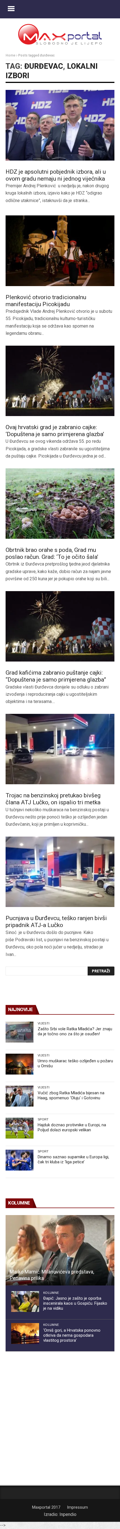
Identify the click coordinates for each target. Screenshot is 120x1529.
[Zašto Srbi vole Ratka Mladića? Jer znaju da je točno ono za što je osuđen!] (19, 1032)
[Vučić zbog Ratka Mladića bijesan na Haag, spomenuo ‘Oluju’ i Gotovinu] (19, 1096)
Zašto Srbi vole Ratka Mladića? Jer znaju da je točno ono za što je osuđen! (75, 1031)
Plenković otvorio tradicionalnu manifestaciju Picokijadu (46, 301)
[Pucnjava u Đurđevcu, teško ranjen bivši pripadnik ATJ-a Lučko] (60, 872)
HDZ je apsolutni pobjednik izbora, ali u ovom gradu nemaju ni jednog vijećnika (56, 175)
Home (10, 55)
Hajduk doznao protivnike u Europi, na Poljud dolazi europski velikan (72, 1127)
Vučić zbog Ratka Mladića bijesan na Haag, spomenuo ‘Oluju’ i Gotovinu (71, 1095)
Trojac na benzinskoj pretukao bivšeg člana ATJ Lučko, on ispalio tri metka (53, 799)
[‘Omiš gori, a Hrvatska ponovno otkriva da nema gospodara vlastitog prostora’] (25, 1333)
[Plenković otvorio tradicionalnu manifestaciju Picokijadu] (60, 250)
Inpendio (67, 1514)
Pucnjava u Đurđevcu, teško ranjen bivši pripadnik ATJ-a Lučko (56, 921)
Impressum (77, 1507)
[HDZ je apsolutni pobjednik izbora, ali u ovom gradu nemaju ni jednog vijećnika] (60, 125)
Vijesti (43, 1023)
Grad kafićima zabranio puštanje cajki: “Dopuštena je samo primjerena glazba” (56, 676)
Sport (43, 1119)
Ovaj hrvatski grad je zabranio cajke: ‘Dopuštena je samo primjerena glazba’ (55, 430)
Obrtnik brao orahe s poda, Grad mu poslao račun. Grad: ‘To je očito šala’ (52, 553)
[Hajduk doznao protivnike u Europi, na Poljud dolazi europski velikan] (19, 1128)
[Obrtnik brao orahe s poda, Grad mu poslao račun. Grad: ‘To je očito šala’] (60, 503)
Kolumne (51, 1292)
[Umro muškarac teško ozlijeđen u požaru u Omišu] (19, 1064)
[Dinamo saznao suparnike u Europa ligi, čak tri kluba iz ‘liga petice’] (19, 1160)
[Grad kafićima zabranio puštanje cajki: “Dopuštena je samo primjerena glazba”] (60, 626)
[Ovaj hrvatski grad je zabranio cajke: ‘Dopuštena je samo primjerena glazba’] (60, 381)
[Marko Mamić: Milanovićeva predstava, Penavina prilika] (60, 1250)
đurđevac (43, 66)
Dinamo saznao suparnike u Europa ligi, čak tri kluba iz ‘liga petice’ (73, 1159)
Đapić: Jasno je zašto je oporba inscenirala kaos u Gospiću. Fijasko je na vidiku (75, 1303)
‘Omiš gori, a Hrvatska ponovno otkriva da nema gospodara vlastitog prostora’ (71, 1335)
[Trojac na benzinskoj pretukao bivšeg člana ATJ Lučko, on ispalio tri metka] (60, 749)
